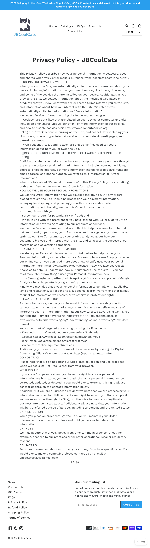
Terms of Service (19, 517)
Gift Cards (15, 492)
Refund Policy (17, 507)
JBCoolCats (24, 538)
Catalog (66, 26)
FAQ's (81, 26)
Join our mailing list (90, 482)
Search (13, 482)
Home (53, 26)
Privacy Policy (17, 502)
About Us (95, 26)
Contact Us (75, 31)
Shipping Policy (18, 512)
